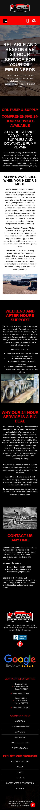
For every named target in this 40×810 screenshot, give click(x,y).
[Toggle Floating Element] (32, 804)
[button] (5, 21)
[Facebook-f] (20, 644)
